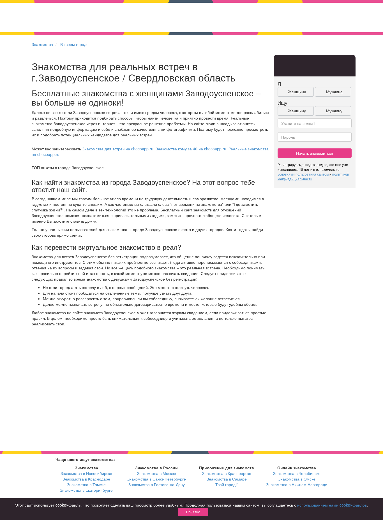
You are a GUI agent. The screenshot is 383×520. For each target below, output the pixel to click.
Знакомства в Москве (156, 473)
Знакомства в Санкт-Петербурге (156, 479)
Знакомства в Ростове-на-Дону (156, 484)
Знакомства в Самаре (227, 479)
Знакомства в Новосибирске (86, 473)
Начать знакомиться (314, 153)
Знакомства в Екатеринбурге (86, 490)
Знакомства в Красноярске (226, 473)
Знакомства (42, 44)
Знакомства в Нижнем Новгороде (296, 484)
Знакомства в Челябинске (296, 473)
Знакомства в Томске (86, 484)
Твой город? (226, 484)
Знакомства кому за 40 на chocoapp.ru (191, 148)
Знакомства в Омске (296, 479)
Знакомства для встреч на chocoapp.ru (117, 148)
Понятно (193, 511)
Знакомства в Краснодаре (86, 479)
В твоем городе (74, 44)
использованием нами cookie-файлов (332, 505)
